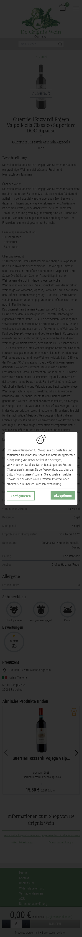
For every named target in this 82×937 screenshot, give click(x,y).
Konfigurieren (21, 495)
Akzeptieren (63, 495)
